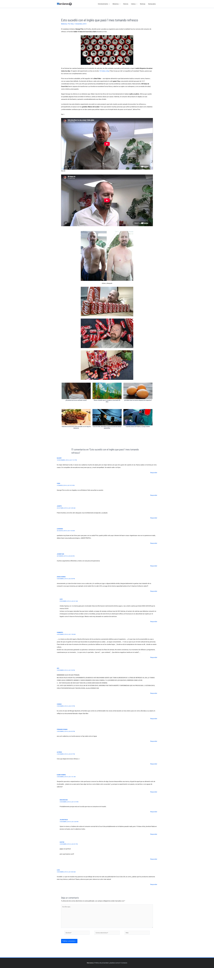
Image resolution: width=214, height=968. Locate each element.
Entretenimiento (103, 4)
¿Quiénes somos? (114, 963)
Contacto (124, 963)
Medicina (64, 24)
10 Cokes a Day (104, 71)
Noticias (142, 4)
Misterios (116, 4)
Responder (153, 472)
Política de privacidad (101, 963)
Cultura (133, 4)
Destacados (152, 4)
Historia (125, 4)
